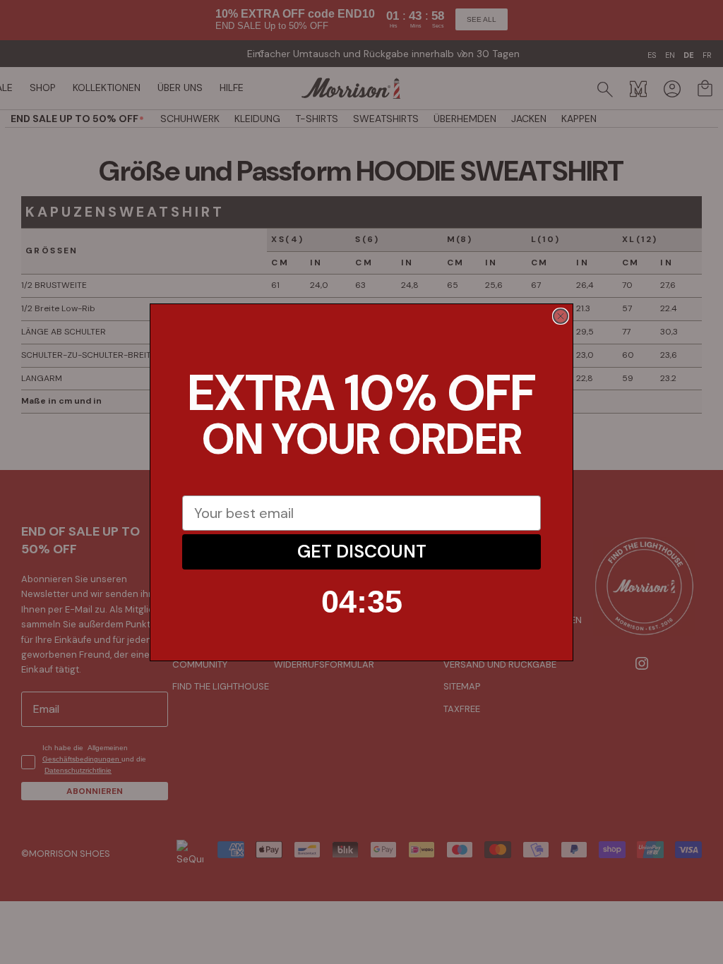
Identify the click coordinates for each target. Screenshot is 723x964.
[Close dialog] (561, 316)
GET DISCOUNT (361, 551)
